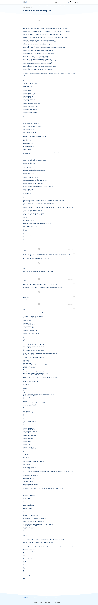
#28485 (74, 296)
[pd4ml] (26, 2)
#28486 (74, 308)
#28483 (74, 267)
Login (68, 2)
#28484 (74, 283)
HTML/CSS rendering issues (69, 5)
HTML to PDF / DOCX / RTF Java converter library (32, 5)
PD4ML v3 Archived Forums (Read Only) (54, 5)
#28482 (74, 253)
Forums (44, 5)
